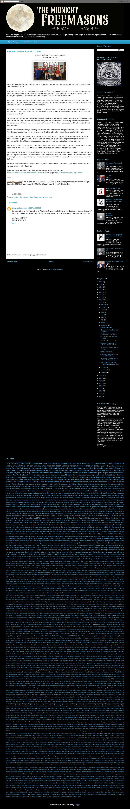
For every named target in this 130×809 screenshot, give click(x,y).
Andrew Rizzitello (78, 611)
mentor (122, 486)
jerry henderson (113, 584)
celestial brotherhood (81, 486)
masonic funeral (59, 545)
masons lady (93, 545)
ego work (8, 690)
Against (38, 611)
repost (101, 513)
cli (84, 679)
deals (89, 685)
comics (40, 681)
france (63, 697)
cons (7, 683)
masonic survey (69, 590)
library (32, 513)
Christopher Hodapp (94, 529)
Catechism (40, 615)
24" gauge (41, 498)
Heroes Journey (76, 626)
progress (83, 525)
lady (113, 719)
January (103, 304)
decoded (107, 685)
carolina (18, 676)
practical (24, 489)
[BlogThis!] (15, 194)
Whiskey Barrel (102, 656)
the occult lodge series (75, 527)
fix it (83, 694)
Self (95, 647)
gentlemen (80, 701)
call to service (41, 674)
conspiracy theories (53, 538)
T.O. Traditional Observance (108, 565)
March (103, 310)
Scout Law (73, 647)
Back (29, 613)
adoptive (114, 658)
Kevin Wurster (63, 633)
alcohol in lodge (94, 568)
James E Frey (10, 484)
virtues (35, 489)
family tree (121, 692)
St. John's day (19, 520)
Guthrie (100, 559)
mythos (85, 547)
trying (7, 606)
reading (72, 507)
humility (122, 710)
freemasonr (62, 699)
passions (80, 513)
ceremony (58, 511)
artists (54, 665)
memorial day (105, 484)
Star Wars (18, 534)
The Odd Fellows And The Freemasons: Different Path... (109, 363)
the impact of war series (13, 604)
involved (89, 715)
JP (95, 509)
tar (96, 602)
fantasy (8, 694)
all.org (75, 660)
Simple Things (13, 649)
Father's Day (75, 559)
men (16, 525)
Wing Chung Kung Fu (117, 534)
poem (78, 525)
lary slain (8, 722)
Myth (67, 475)
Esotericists (106, 529)
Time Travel (121, 651)
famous (102, 577)
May (102, 315)
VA (123, 654)
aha (30, 660)
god (66, 504)
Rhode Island (90, 645)
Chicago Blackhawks (86, 615)
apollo (78, 663)
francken (67, 697)
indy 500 (22, 715)
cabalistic (14, 674)
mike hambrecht (64, 593)
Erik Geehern (81, 509)
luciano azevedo (78, 495)
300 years (80, 608)
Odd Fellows (66, 563)
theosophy (74, 604)
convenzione (57, 683)
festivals (8, 522)
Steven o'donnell (103, 649)
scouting (84, 599)
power (18, 597)
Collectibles (77, 498)
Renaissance (77, 645)
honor (47, 500)
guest (54, 477)
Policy (110, 563)
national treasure (94, 547)
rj (52, 552)
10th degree (24, 608)
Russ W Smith (28, 647)
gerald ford (121, 579)
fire (79, 694)
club (88, 520)
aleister (56, 660)
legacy (84, 586)
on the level (77, 550)
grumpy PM (99, 706)
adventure (8, 660)
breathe (90, 672)
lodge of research (33, 588)
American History (89, 463)
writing (32, 502)
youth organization (62, 509)
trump (122, 604)
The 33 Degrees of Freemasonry (111, 214)
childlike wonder (105, 676)
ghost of (103, 701)
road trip (122, 513)
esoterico (84, 690)
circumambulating (65, 679)
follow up (119, 694)
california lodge (32, 674)
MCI (50, 636)
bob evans (39, 672)
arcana (12, 665)
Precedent (121, 642)
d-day (24, 685)
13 (29, 608)
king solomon (108, 543)
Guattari (78, 624)
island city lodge (71, 543)
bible (122, 498)
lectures (65, 722)
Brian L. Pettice (21, 477)
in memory (107, 713)
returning (8, 527)
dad (30, 685)
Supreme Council (28, 534)
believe (113, 667)
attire (78, 665)
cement (32, 676)
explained (65, 692)
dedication (115, 538)
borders (56, 672)
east (89, 688)
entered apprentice (18, 500)
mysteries (102, 593)
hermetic (116, 541)
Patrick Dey (19, 479)
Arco (117, 611)
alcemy (40, 660)
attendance (43, 511)
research (25, 493)
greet (75, 706)
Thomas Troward (118, 502)
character (9, 500)
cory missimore (45, 574)
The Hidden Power (106, 502)
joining (95, 475)
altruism (110, 568)
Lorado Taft (38, 636)
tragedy (106, 604)
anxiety (62, 536)
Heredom (69, 626)
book (107, 536)
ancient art (9, 663)
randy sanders (45, 479)
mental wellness (49, 593)
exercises (121, 520)
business (70, 491)
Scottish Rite (119, 468)
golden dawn (28, 522)
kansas (58, 719)
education (39, 468)
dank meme (90, 574)
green (63, 706)
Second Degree (89, 647)
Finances (121, 529)
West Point (78, 656)
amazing (116, 568)
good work (36, 581)
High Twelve (85, 626)
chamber (54, 676)
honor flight (46, 710)
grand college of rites (108, 704)
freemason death (22, 699)
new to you (33, 595)
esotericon (91, 690)
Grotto (73, 624)
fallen (35, 541)
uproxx (11, 606)
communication (15, 574)
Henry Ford (85, 498)
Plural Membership (108, 642)
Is (19, 561)
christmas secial (41, 679)
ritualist (45, 599)
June (102, 317)
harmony (20, 708)
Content (51, 617)
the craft (117, 602)
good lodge (65, 704)
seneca (8, 602)
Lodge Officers (10, 636)
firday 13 (75, 694)
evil (120, 690)
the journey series (25, 604)
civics (64, 511)
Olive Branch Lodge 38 (76, 563)
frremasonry (46, 701)
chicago (73, 520)
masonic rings (88, 495)
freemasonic (100, 477)
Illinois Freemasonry (13, 561)
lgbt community (93, 586)
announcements (42, 536)
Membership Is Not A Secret (108, 334)
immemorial (58, 713)
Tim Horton (114, 651)
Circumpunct (9, 559)
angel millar (31, 663)
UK (69, 654)
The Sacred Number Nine (113, 188)
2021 (101, 383)
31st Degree (86, 608)
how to (27, 484)
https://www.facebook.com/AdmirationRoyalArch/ (25, 173)
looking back (49, 588)
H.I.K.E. (91, 624)
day (71, 685)
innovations (35, 715)
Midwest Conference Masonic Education (28, 563)
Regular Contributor (76, 502)
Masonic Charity (79, 561)
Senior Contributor (112, 518)
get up (90, 701)
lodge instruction (11, 588)
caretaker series (45, 572)
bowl (64, 672)
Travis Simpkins (50, 482)
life (50, 500)
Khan (68, 633)
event (27, 197)
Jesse (12, 631)
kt (88, 719)
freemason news (53, 699)
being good (98, 667)
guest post (71, 581)
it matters (121, 715)
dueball (78, 688)
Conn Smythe (31, 617)
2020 (101, 381)
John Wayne (16, 486)
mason (61, 463)
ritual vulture (39, 599)
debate (109, 538)
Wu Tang (44, 568)
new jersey (103, 547)
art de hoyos (31, 665)
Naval (60, 640)
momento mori (73, 593)
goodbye (43, 581)
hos (56, 710)
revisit (25, 599)
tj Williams (97, 604)
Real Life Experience (48, 645)
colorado (8, 681)
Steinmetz (86, 649)
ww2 (81, 554)
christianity (80, 572)
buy (10, 674)
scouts (80, 552)
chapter (73, 676)
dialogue (121, 574)
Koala (72, 633)
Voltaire (61, 534)
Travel (42, 482)
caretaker (37, 572)
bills (93, 670)
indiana (55, 543)
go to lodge (21, 581)
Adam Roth (26, 611)
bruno (107, 672)
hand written (14, 708)
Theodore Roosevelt (113, 493)
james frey (38, 717)
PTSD (98, 532)
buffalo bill (117, 672)
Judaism (8, 633)
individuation (26, 513)
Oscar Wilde (98, 518)
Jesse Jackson (18, 631)
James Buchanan (98, 629)
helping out (98, 708)
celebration (107, 489)
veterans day (70, 554)
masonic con (10, 493)
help (102, 486)
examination (15, 692)
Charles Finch (83, 529)
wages (40, 606)
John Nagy (48, 631)
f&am (92, 692)
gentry (109, 579)
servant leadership (43, 493)
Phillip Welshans (81, 489)
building (58, 520)
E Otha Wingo (90, 620)
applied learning (91, 663)
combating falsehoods (22, 681)
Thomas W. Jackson (86, 651)
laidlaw (60, 586)
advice (44, 484)
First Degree (89, 559)
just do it (52, 719)
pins (120, 595)
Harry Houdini (34, 532)
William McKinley (22, 658)
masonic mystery (83, 545)
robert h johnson (50, 468)
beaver (80, 667)
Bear (37, 613)
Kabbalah (70, 518)
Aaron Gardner (18, 475)
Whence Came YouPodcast (89, 656)
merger (57, 593)
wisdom (73, 466)
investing (100, 584)
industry (47, 584)
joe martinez (9, 586)
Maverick (74, 638)
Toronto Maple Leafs (44, 654)
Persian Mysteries (92, 642)
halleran (8, 708)
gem (75, 701)
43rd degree (105, 608)
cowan (109, 683)
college (122, 679)
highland (8, 710)
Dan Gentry (89, 493)
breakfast (76, 672)
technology (22, 554)
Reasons (56, 645)
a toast (65, 658)
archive (23, 665)
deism (107, 574)
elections (60, 577)
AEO (13, 611)
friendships (71, 579)
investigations (83, 715)
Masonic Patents (39, 638)
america (86, 484)
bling (20, 672)
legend (70, 722)
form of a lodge (37, 697)
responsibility (32, 493)
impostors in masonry (83, 713)
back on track (43, 570)
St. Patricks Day (60, 649)
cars (22, 676)
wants (48, 606)
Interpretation (32, 629)
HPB (97, 624)
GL (97, 559)
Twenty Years (62, 654)
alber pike (35, 660)
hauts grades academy (65, 708)
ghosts (117, 701)
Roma (12, 647)
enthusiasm (59, 690)
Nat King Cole (53, 640)
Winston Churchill (77, 484)
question (66, 597)
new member (15, 550)
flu (111, 694)
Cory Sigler (57, 617)
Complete (21, 617)
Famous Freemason (72, 463)
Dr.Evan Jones (69, 620)
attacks (74, 665)
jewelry (67, 717)
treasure (111, 604)
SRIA (46, 647)
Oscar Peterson (35, 642)
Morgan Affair (45, 563)
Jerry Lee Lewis (34, 561)
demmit (8, 688)
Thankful (41, 651)
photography (114, 595)
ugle (84, 527)
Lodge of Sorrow (70, 561)
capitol (54, 674)
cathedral (26, 676)
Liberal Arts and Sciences (117, 633)
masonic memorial (21, 590)
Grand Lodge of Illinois (36, 477)
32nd (94, 608)
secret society (31, 527)
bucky (111, 672)
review (78, 507)
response (115, 513)
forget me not (10, 697)
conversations (66, 683)
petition (108, 595)
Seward (108, 647)
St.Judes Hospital (71, 649)
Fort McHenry (68, 622)
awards (102, 665)
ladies (110, 719)
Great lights (54, 624)
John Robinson (78, 631)
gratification (57, 581)
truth (30, 509)
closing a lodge (89, 679)
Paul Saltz (69, 642)
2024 (101, 391)
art (47, 484)
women (91, 606)
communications (72, 681)
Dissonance (22, 620)
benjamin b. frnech (25, 670)
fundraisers (15, 522)
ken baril (87, 522)
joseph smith (20, 719)
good (42, 500)
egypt (50, 577)
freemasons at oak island (82, 491)
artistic (50, 665)
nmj (111, 484)
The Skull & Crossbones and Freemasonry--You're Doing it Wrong (114, 201)
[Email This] (13, 194)
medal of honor (119, 590)
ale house (51, 660)
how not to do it (68, 710)
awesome (118, 665)
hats (69, 504)
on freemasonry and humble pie (62, 550)
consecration (19, 683)
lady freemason (119, 719)
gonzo (52, 704)
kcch (61, 719)
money (61, 547)
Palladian (43, 642)
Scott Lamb (61, 647)
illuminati (52, 522)
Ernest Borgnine (30, 518)
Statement (85, 565)
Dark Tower (73, 509)
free (86, 697)
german (85, 701)
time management (82, 604)
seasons (89, 599)
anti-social (65, 663)
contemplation (53, 484)
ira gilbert (70, 522)
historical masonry (28, 543)
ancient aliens (120, 660)
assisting (31, 570)
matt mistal (111, 590)
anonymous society (44, 663)
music (20, 507)
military (29, 491)
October (103, 367)
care (106, 674)
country (85, 538)
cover (104, 683)
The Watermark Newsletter (58, 651)
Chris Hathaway (59, 489)
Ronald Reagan (119, 532)
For (95, 559)
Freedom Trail (52, 502)
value (63, 554)
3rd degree (115, 527)
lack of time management (100, 719)
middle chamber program (33, 547)
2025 (101, 393)
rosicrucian (15, 527)
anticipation (72, 663)
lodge (79, 473)
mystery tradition (110, 593)
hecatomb (76, 708)
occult (116, 479)
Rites (95, 645)
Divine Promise (37, 620)
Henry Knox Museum (60, 626)
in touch (113, 713)
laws (14, 722)
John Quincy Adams (58, 631)
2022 (101, 386)
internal (73, 584)
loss (54, 588)
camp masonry (11, 538)
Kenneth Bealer (48, 633)
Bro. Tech (22, 518)
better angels (52, 670)
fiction (62, 504)
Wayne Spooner (70, 656)
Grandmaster (39, 624)
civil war (86, 572)
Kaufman (40, 633)
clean (122, 572)
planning (86, 513)
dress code (31, 577)
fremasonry (117, 699)
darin (49, 685)
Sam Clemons (27, 565)
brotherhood (48, 473)
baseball (45, 667)
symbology (14, 554)
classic (119, 572)
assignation (68, 665)
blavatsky (121, 670)
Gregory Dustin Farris (64, 624)
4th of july (48, 498)
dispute (49, 688)
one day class (58, 525)
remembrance (19, 599)
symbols (94, 507)
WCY (84, 479)
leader (27, 722)
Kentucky (55, 633)
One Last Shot (69, 479)
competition (88, 681)
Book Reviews (28, 475)
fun (93, 541)
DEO (72, 617)
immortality (66, 713)
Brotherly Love (100, 470)
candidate (49, 674)
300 (110, 527)
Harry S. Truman (111, 470)
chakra (43, 676)
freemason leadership (32, 479)
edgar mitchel (110, 688)
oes (49, 550)
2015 (101, 297)
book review (114, 536)
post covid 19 (94, 513)
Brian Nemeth (103, 613)
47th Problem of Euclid (116, 608)
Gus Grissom (84, 624)
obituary (39, 595)
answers (25, 570)
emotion (71, 577)
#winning (90, 554)
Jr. (123, 631)
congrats (121, 681)
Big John (41, 613)
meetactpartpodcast (111, 545)
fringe (76, 579)
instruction (68, 584)
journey (58, 495)
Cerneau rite (51, 615)
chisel (75, 572)
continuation (42, 683)
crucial (12, 685)
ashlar (22, 504)
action (109, 658)
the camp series (32, 554)
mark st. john (79, 588)
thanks (112, 602)
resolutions (108, 513)
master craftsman (103, 590)
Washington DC (60, 656)
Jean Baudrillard (25, 561)
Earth (103, 620)
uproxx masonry (18, 606)
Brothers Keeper (116, 613)
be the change (58, 667)
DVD (74, 617)
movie (86, 593)
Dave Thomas (103, 617)
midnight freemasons (106, 479)
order (89, 550)
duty (58, 504)
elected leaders (16, 690)
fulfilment (52, 701)
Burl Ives (75, 529)
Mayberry (79, 638)
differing (35, 688)
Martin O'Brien (86, 532)
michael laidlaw (19, 547)
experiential (51, 692)
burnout (22, 572)
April (102, 312)
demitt (111, 574)
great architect (33, 706)
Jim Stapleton (19, 484)
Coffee (114, 615)
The (118, 565)
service (51, 491)
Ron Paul (12, 565)
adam (67, 568)
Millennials (90, 518)
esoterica (85, 511)
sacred (64, 552)
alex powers (20, 536)
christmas (9, 495)
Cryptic (68, 617)
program (109, 550)
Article (28, 468)
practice (97, 550)
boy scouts (99, 489)
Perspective (92, 563)
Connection (38, 617)
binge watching (106, 670)
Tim (109, 651)
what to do (70, 606)
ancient (118, 498)
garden (65, 701)
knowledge (65, 495)
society (16, 602)
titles (92, 604)
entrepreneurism (68, 690)
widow (79, 606)
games (101, 579)
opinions (84, 550)
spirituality (44, 602)
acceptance (57, 568)
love (70, 495)
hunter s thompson (15, 713)
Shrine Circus (10, 534)
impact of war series (46, 543)
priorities (31, 597)
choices (118, 676)
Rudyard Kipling (18, 647)
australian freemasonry (80, 536)
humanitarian (116, 710)
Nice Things (75, 640)
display (44, 688)
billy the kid (97, 670)
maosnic (43, 545)
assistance (68, 536)
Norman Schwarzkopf (55, 563)
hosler (122, 491)
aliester (71, 660)
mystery (121, 495)
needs (7, 595)
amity (114, 660)
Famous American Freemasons (17, 470)
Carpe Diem (93, 556)
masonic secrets (50, 590)
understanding (14, 502)
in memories (99, 713)
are (27, 665)
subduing (39, 527)
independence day (11, 715)
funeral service (87, 579)
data (52, 685)
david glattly (66, 685)
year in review (116, 606)
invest (64, 522)
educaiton (45, 577)
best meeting (35, 670)
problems (9, 498)
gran (96, 704)
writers (77, 554)
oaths (46, 525)
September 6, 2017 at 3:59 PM (30, 208)
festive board (54, 541)
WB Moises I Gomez (27, 656)
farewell (29, 694)
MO (85, 518)
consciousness (95, 520)
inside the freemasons (46, 715)
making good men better (31, 545)
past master (36, 491)
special (110, 552)
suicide (82, 602)
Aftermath (33, 611)
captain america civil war (73, 674)
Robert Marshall (102, 645)
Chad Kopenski (59, 615)
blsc (31, 672)
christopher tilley (51, 679)
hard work (109, 581)
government (91, 704)
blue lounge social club (92, 570)
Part (87, 563)
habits (120, 706)
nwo (34, 525)
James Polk (106, 629)
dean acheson (95, 685)
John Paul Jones (51, 561)
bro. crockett (102, 672)
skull (90, 552)
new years (29, 525)
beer (48, 520)
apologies (83, 663)
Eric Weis (21, 622)
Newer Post (12, 261)
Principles (115, 563)
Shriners (49, 477)
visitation (35, 606)
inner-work (53, 584)
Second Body (80, 647)
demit (122, 685)
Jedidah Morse (115, 629)
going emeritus (45, 704)
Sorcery (44, 649)
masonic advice (61, 500)
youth (85, 554)
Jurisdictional (26, 633)
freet (111, 699)
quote (74, 597)
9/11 (121, 554)
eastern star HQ (95, 688)
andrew (14, 663)
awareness (108, 665)
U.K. (67, 654)
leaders (31, 722)
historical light (16, 543)
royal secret (57, 552)
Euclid (40, 622)
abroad (76, 658)
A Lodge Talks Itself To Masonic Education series (28, 529)
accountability (98, 658)
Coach (109, 615)
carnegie (12, 676)
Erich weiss (28, 622)
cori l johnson (82, 683)
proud (122, 550)
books (53, 520)
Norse (87, 640)
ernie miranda (77, 690)
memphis (33, 593)
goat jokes (37, 704)
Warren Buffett (51, 656)
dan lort (34, 685)
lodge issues (49, 513)
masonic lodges (10, 590)
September (104, 325)
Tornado (35, 654)
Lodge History (51, 475)
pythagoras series (11, 552)
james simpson (55, 717)
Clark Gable (16, 559)
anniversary (32, 536)
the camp (64, 527)
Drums (75, 620)
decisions (102, 574)
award (98, 665)
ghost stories (111, 701)
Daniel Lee (79, 617)
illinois (61, 484)
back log (13, 667)
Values (122, 493)
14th (31, 608)
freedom (38, 579)
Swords (8, 651)
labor (91, 719)
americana (34, 511)
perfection (92, 595)
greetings (80, 706)
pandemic (55, 595)
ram (43, 197)
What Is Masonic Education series (76, 534)
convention (30, 574)
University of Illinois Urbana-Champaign (101, 654)
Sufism (122, 649)
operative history (69, 525)
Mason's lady (115, 636)
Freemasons (82, 475)
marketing (50, 545)
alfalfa (61, 660)
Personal (100, 642)
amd (26, 536)
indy (18, 715)
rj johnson (51, 599)
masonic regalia (31, 590)
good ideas (29, 581)
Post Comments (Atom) (54, 269)
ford (123, 694)
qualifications (59, 597)
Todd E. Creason (13, 466)
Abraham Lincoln (79, 493)
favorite (49, 694)
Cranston (63, 617)
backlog (26, 667)
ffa (55, 694)
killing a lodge (77, 719)
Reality (120, 563)
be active (51, 667)
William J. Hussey (104, 534)
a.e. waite (70, 658)
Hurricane (8, 629)
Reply (14, 223)
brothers (121, 536)
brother (122, 570)
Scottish (67, 647)
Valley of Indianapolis (12, 656)
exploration (71, 692)
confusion (116, 681)
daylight (96, 574)
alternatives (96, 660)
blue (75, 570)
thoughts (53, 493)
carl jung (52, 572)
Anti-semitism (96, 611)
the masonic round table (47, 604)
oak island (40, 525)
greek (41, 522)
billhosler (88, 670)
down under (23, 577)
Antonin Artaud (36, 556)
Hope (48, 518)
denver (17, 688)
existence (37, 692)
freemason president (47, 579)
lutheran (116, 543)
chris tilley (14, 679)
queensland (22, 552)
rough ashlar (58, 599)
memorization (26, 593)
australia (64, 491)
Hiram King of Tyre (103, 626)
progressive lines (92, 525)
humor (7, 713)
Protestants (16, 645)
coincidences (102, 679)
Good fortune (116, 622)
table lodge (91, 602)
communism (81, 681)
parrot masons (62, 595)
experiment (58, 692)
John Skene (87, 631)
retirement (44, 552)
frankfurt (72, 697)
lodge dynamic (40, 513)
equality (84, 577)
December (104, 372)
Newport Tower (66, 640)
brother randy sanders (106, 468)
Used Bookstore (117, 654)
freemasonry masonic (60, 579)
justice (30, 586)
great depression (43, 706)
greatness (36, 522)
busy (7, 674)
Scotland (42, 565)
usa (57, 493)
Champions (106, 556)
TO (11, 651)
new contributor (94, 500)
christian (27, 504)
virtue (30, 606)
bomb (45, 672)
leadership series (39, 722)
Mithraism (121, 638)
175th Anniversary (38, 608)
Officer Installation (107, 640)
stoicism (76, 602)
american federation (106, 660)
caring (118, 674)
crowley (71, 574)
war (60, 493)
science (75, 552)
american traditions (17, 570)
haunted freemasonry (41, 708)
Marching (108, 636)
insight (58, 584)
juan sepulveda (39, 719)
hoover (16, 584)
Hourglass (113, 626)
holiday (46, 522)
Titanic (7, 654)
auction (94, 665)
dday (74, 685)
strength (66, 516)
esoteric (90, 475)
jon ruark (81, 522)
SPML (43, 647)
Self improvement (34, 486)
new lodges (112, 547)
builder (122, 672)
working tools (51, 509)
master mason (59, 513)
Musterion (28, 640)
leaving (60, 722)
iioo (34, 713)
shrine (12, 602)
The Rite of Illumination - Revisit (109, 341)
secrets (29, 489)
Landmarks (91, 633)
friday (16, 701)
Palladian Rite (50, 642)
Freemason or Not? (76, 470)
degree (92, 484)
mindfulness (69, 513)
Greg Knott (33, 197)
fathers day (43, 694)
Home (50, 261)
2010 (101, 284)
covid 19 (103, 520)
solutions (21, 602)
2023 (101, 388)
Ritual (119, 470)
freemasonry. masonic (103, 699)
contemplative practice (28, 495)
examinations (23, 692)
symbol (8, 554)
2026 (101, 396)
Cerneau (45, 615)
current (21, 685)
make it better (17, 545)
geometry (114, 579)
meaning (101, 545)
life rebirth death (111, 586)
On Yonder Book (18, 642)
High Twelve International (48, 532)
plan (93, 550)
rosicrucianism (22, 516)
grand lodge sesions (18, 706)
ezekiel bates (86, 692)
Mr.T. (23, 640)
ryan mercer (65, 599)
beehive (64, 570)
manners (69, 588)
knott (50, 586)
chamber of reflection (63, 676)
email (28, 690)
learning (116, 486)
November (104, 370)
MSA (70, 636)
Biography (47, 613)
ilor (50, 713)
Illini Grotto (15, 629)
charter (22, 197)
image (53, 713)
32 (91, 608)
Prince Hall (24, 486)
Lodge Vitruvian (19, 636)
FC (71, 559)
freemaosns (106, 697)
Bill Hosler (101, 466)
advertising (15, 660)
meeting (86, 500)
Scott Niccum (114, 509)
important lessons (31, 584)
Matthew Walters (119, 561)
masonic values (99, 495)
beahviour (71, 667)
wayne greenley (24, 502)
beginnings (85, 667)
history (107, 466)
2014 (101, 294)
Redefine (62, 645)
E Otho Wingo (98, 620)
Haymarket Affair (16, 626)
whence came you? (88, 516)
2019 (101, 378)
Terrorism (21, 651)
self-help (121, 599)
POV (85, 563)
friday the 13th (23, 701)
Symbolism (38, 475)
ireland (94, 715)
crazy (118, 683)
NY (48, 640)
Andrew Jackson (17, 556)
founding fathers (56, 697)
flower (108, 694)
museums (96, 593)
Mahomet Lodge (91, 636)
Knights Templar (78, 518)
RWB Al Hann (37, 645)
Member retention (11, 563)
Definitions (116, 617)
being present (107, 667)
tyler (51, 554)
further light (95, 579)
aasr (70, 475)
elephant (23, 690)
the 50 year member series (110, 473)
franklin (78, 697)
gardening (70, 701)
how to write (76, 710)
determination (23, 688)
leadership (60, 468)
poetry (63, 507)
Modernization (10, 640)
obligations (45, 507)
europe (100, 690)
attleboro (82, 665)
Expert (53, 622)
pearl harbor (77, 595)
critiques (66, 574)
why (75, 606)
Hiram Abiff (90, 509)
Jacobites (78, 629)
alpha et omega (88, 660)
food (61, 541)
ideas (36, 543)
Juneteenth (18, 633)
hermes (104, 708)
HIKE (94, 624)
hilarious (121, 581)
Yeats (61, 658)
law (12, 722)
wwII (110, 606)
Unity (57, 534)
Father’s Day (114, 529)
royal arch (48, 197)
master (95, 590)
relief (31, 552)
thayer (58, 527)
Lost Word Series (72, 532)
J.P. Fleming (51, 629)
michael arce (86, 473)
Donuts (44, 620)
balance (31, 667)
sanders (72, 599)
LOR (57, 561)
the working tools (44, 554)
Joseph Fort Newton (108, 631)
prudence (45, 597)
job (87, 543)
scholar (69, 552)
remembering (120, 525)
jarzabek (106, 584)
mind (50, 547)
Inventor (39, 629)
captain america (61, 674)
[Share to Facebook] (19, 194)
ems (45, 690)
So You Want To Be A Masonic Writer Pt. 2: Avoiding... (109, 359)
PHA (104, 518)
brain (67, 672)
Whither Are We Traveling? (114, 656)
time (21, 509)
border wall (50, 672)
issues (75, 522)
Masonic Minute (99, 561)
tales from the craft (71, 477)
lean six (56, 722)
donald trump (68, 688)
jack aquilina (13, 717)
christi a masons (30, 679)
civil (72, 679)
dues (54, 504)
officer (44, 595)
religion (108, 500)
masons (14, 507)
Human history (120, 626)
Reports (83, 645)
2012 (101, 289)
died (31, 688)
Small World (20, 649)
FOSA (57, 622)
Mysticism (34, 640)
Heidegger (50, 626)
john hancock (118, 717)
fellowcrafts (46, 541)
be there (65, 667)
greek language (52, 706)
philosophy (18, 493)
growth (110, 541)
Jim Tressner (27, 631)
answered (58, 663)
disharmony (16, 577)
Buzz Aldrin (81, 556)
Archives (113, 611)
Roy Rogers (19, 565)
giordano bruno (10, 704)
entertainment (78, 577)
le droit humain (20, 722)
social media (102, 482)
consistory (26, 683)
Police (116, 642)
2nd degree (102, 554)
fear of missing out (115, 577)
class (114, 572)
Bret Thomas (87, 613)
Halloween (42, 518)
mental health (40, 593)
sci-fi (76, 599)
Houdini (109, 559)
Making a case (100, 636)
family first (115, 692)
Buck (12, 615)
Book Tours (111, 482)
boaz (34, 672)
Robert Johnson (62, 466)
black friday (102, 536)
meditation (107, 495)
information (28, 715)
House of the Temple (118, 559)
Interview (54, 518)
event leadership (114, 690)
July (102, 320)
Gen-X (99, 622)
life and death (102, 586)
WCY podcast (10, 477)
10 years (17, 608)
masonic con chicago (106, 588)
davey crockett (58, 685)
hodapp (28, 710)
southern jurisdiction (117, 500)
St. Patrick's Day (51, 649)
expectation (44, 692)
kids (71, 719)
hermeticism (110, 708)
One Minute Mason (70, 473)
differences (9, 577)
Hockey (104, 559)
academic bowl (83, 658)
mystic (72, 547)
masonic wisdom (82, 482)
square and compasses (54, 602)
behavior (92, 667)
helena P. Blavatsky (84, 708)
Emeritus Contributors (30, 42)
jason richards (108, 486)
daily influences (41, 495)
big (85, 670)
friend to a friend (32, 701)
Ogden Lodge (94, 498)
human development (98, 710)
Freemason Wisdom (106, 463)
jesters (62, 717)
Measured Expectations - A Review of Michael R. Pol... (109, 344)
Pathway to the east (60, 642)
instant (62, 584)
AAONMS (8, 611)
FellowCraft (82, 559)
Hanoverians (103, 624)
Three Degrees (103, 651)
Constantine (45, 617)
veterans (35, 509)
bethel (41, 670)
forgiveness (28, 697)
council (94, 683)
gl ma (17, 704)
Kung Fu (76, 633)
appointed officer (112, 663)
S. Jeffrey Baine (36, 647)
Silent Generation (51, 565)
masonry (37, 466)
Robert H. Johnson (117, 475)
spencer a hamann (57, 516)
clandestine (92, 572)
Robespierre (111, 645)
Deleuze (122, 617)
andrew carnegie (22, 663)
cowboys (113, 683)
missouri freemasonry (13, 489)
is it (117, 715)
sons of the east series (42, 516)
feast (122, 577)
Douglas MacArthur (59, 559)
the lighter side (35, 604)
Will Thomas (93, 534)
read (27, 552)
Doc (46, 502)
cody (96, 679)
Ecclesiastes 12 (110, 620)
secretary (105, 599)
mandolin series (92, 479)
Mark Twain (17, 482)
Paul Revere (105, 532)
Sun (99, 565)
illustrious (45, 713)
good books (58, 704)
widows (84, 606)
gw (117, 706)
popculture (9, 597)
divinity (53, 688)
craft (105, 538)
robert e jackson (118, 484)
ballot (36, 667)
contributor (70, 538)
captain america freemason (89, 674)
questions (101, 525)
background (20, 667)
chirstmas (113, 676)
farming (37, 694)
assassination (60, 665)
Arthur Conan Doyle (47, 556)
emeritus (65, 577)
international (79, 584)
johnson (91, 543)
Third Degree (13, 511)
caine (25, 674)
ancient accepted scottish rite (63, 486)
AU (46, 529)
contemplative (35, 504)
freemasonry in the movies (89, 699)
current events (78, 574)
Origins (29, 642)
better (68, 570)
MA (80, 532)
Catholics (100, 556)
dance (85, 574)
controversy (79, 538)
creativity (60, 574)
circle (57, 679)
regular (112, 525)
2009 (101, 282)
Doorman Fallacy (51, 620)
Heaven (40, 626)
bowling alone (106, 570)
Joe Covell (34, 631)
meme (115, 522)
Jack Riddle (65, 629)
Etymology (35, 622)
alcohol (45, 660)
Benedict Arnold (58, 556)
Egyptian (10, 622)
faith (107, 511)
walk (44, 606)
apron (45, 520)
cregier (122, 683)
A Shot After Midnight (45, 489)
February (104, 307)
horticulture (22, 584)
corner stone (37, 574)
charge (78, 676)
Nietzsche (82, 640)
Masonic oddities (109, 561)
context (63, 538)
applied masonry (102, 663)
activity (63, 568)
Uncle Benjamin (84, 654)
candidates (51, 511)
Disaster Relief (15, 620)
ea (107, 520)
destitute (116, 574)
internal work (63, 715)
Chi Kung (76, 615)
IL (6, 561)
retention (37, 552)
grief (84, 706)
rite (34, 599)
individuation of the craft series (91, 504)
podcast (102, 500)
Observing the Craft (96, 640)
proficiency (38, 597)
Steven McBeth (94, 649)
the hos (122, 602)
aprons (8, 665)
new (39, 197)
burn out (17, 572)
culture (16, 685)
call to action (65, 520)
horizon (52, 710)
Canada (87, 556)
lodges (53, 500)
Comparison (14, 617)
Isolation (44, 629)
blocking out (26, 672)
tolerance (73, 516)
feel (53, 694)
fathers (107, 577)
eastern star (38, 577)
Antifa (103, 611)
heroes (122, 541)
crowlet (8, 685)
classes (75, 679)
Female (61, 622)
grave (26, 706)
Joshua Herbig (118, 631)
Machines (83, 636)
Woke (28, 658)
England (16, 622)
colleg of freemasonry (113, 679)
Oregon (93, 532)
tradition (31, 498)
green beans (69, 706)
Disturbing (30, 620)
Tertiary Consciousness (32, 651)
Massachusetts (66, 638)
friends (82, 541)
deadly (85, 685)
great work (65, 581)
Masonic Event (88, 470)
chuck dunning (81, 520)
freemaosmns (98, 697)
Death (107, 475)
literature (121, 586)
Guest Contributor (39, 463)
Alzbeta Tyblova (57, 611)
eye (81, 692)
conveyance (73, 683)
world (96, 606)
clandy (111, 572)
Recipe (111, 532)
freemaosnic (75, 541)
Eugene (45, 622)
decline (102, 685)
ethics (96, 690)
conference (77, 511)
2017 (101, 302)
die (28, 688)
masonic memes (70, 545)
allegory (80, 660)
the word (67, 604)
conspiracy (120, 489)
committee (37, 538)
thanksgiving (102, 507)
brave (71, 672)
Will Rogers (22, 511)
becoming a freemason (54, 570)
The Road (47, 651)
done (74, 688)
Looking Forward (30, 636)
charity (75, 475)
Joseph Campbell (96, 631)
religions (110, 597)
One (25, 642)
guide (77, 581)
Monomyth (18, 640)
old (59, 507)
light (117, 586)
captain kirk (101, 674)
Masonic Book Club (18, 638)
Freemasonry (13, 463)
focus (113, 694)
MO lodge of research (62, 636)
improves (93, 713)
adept (71, 568)
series (24, 498)
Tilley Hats (51, 534)
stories (122, 552)
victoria (26, 606)
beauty (90, 536)
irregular (102, 715)
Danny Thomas (94, 617)
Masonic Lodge (89, 561)
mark (73, 588)
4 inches (98, 608)
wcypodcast (42, 509)
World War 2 (51, 658)
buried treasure (10, 572)
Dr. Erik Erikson (60, 620)
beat (76, 667)
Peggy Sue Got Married (79, 642)
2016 (101, 300)
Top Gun (29, 654)
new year (22, 525)
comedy (69, 511)
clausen (80, 679)
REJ (32, 645)
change (114, 489)
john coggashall (108, 717)
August (103, 322)
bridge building (115, 570)
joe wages (100, 717)
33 (110, 475)
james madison (45, 717)
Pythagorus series (25, 645)
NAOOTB (41, 640)
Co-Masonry (103, 615)
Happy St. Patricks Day (113, 624)
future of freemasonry (32, 500)
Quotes (80, 466)
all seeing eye (103, 568)
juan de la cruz (17, 586)
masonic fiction (107, 522)
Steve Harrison (26, 466)
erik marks (40, 473)
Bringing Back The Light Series (63, 498)
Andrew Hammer (68, 611)
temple (104, 602)
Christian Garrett (120, 556)
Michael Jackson (104, 638)
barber (40, 667)
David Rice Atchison (48, 559)
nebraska (121, 593)
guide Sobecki (83, 581)
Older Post (87, 261)
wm (88, 606)
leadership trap (48, 722)
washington (53, 606)
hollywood (34, 710)
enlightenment (51, 690)
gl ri (20, 704)
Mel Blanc (85, 638)
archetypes (17, 665)
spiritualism (37, 602)
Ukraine (78, 654)
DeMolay (96, 493)
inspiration (106, 504)
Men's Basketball (94, 638)
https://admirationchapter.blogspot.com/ (68, 173)
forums (48, 697)
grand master (50, 581)
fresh (13, 701)
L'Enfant (82, 633)
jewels (71, 717)
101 (94, 554)
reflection (9, 482)
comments (46, 681)
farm (33, 694)
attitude (37, 570)
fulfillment (88, 541)
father (111, 511)
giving (21, 522)
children (30, 538)
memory (12, 525)
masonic (26, 463)
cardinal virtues (29, 572)
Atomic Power (24, 613)
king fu (86, 719)
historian (23, 710)
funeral (81, 579)
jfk (74, 717)
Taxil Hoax (16, 651)
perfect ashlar (85, 595)
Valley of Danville (47, 486)
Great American (48, 466)
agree (20, 660)
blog (71, 570)
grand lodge (60, 475)
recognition (91, 597)
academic (50, 568)
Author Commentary (117, 466)
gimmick (121, 701)
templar (99, 602)
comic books (34, 681)
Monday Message (63, 502)
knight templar (44, 586)
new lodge (19, 595)
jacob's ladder (30, 717)
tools (102, 604)
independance (120, 713)
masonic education (61, 470)
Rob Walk (103, 493)
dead (81, 685)
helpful (92, 708)
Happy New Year (11, 532)
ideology (29, 713)
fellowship (96, 486)
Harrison (8, 486)
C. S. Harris (18, 615)
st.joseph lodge (69, 602)
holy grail (40, 710)
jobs (123, 584)
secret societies (97, 599)
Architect (107, 611)
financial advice (61, 694)
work (36, 498)
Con (25, 617)
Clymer (98, 615)
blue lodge (91, 489)
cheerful (97, 676)
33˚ (110, 516)
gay (96, 541)
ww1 (107, 606)
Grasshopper (47, 624)
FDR (37, 518)
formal (44, 697)
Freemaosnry (120, 482)
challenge (48, 676)
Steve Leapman (93, 565)
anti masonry (14, 504)
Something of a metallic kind (33, 649)
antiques (56, 536)
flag (87, 694)
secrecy (86, 552)
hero (117, 581)
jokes (14, 719)
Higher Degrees (93, 626)
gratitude (15, 513)
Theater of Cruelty (19, 568)
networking (13, 595)
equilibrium (90, 577)
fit (80, 694)
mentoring (115, 495)
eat (101, 688)
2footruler (65, 608)
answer (53, 663)
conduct (44, 538)
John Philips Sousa (102, 509)
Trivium (52, 654)
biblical (70, 670)
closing (8, 574)
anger (36, 663)
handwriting (91, 581)
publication (51, 597)
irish (98, 715)
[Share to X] (17, 194)
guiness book (112, 706)
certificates (37, 676)
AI (123, 554)
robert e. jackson (11, 516)
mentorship (9, 547)
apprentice (121, 663)
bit (111, 670)
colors (13, 681)
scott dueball (93, 482)
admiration (15, 197)
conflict (110, 681)
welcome (102, 527)
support (45, 527)
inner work (62, 543)
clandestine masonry (102, 572)
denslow (12, 541)
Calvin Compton (31, 615)
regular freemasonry (101, 597)
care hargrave (112, 674)
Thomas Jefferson (41, 534)
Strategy (111, 649)
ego (31, 541)
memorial (19, 593)
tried (119, 604)
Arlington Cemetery (54, 529)
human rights (108, 710)
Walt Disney (37, 568)
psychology (45, 491)
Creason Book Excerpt (26, 559)
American (8, 556)
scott (79, 599)
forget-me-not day (19, 697)
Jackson (72, 629)
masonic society (60, 590)
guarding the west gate (112, 491)
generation (101, 541)
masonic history (35, 484)
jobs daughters (115, 504)
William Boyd (13, 658)
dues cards (84, 688)
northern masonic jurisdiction (31, 507)
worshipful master (102, 516)
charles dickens (90, 676)
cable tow (20, 674)
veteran (78, 516)
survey (86, 602)
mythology (78, 547)
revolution (30, 599)
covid (90, 538)
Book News (68, 468)
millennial (45, 547)
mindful (55, 547)
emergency (33, 690)
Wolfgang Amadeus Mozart (39, 658)
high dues (121, 708)
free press (91, 697)
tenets (108, 602)
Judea (13, 633)
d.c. (28, 685)
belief (95, 536)
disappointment (20, 541)
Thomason (95, 651)
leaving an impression (74, 586)
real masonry (83, 597)
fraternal (82, 697)
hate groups (31, 708)
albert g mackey (78, 568)
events (115, 520)
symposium (52, 527)
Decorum (110, 617)
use (97, 527)
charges (82, 676)
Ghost (103, 622)
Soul (12, 520)
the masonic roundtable (114, 507)
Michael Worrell (113, 638)
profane (103, 550)
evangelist (106, 690)
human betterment (86, 710)
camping (19, 538)
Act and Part (18, 611)
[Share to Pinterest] (21, 194)
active (29, 511)
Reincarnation (69, 645)
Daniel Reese (86, 617)
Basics (33, 613)
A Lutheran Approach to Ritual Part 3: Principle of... (109, 355)
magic (64, 588)
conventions (49, 683)
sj (27, 498)
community (16, 495)
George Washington (35, 470)
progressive (116, 550)
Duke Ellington (81, 620)
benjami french (15, 670)
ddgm (78, 685)
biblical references (77, 670)
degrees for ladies (115, 685)
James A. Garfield (86, 629)
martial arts (86, 588)
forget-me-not (18, 579)
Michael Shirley (90, 466)
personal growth (101, 595)
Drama (68, 559)
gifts (106, 541)
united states (91, 527)
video (70, 484)
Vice (20, 656)
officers (50, 525)
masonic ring (40, 590)
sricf (63, 602)
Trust (56, 654)
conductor (104, 681)
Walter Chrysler (38, 656)
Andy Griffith (88, 611)
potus (14, 597)
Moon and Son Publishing (30, 482)
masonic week (79, 590)
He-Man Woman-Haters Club (29, 626)
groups (93, 706)
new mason (26, 595)
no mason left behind (27, 550)
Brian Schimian (73, 556)
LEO (86, 633)
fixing (48, 495)
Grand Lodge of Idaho (18, 624)
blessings (16, 672)
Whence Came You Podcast (16, 468)
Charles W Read (69, 615)
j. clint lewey (81, 543)
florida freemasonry (100, 694)
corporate (89, 683)
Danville (39, 559)
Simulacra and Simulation (63, 565)
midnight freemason (19, 491)
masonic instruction (118, 588)
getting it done (96, 701)
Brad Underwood (69, 613)
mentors (121, 545)
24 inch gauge (39, 502)
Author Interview (66, 529)
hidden (116, 708)
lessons (101, 475)
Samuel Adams (52, 647)
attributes (88, 665)
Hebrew (44, 626)
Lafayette (62, 561)
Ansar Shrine (14, 518)
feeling (8, 579)
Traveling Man (29, 568)
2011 (101, 287)
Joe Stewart (41, 631)
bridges (95, 672)
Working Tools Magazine (107, 498)
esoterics (97, 577)
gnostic (27, 704)
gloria (23, 704)
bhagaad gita (60, 670)
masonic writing (88, 590)
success (60, 477)
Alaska (43, 611)
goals (32, 704)
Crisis (35, 559)
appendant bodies (69, 482)
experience (101, 511)
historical (9, 543)
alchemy (86, 568)
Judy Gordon (31, 473)
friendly (40, 701)
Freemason (52, 463)
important (58, 522)
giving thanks (9, 581)
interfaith (56, 715)
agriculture (26, 660)
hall (123, 706)
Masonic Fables (29, 638)
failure (96, 692)
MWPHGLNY (75, 636)
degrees (97, 484)
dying (27, 541)
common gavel (62, 681)
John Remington (69, 631)
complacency (97, 681)
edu (115, 688)
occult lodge (53, 507)
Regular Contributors (14, 42)
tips (89, 604)
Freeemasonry (76, 622)
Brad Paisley (59, 613)
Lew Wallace (105, 633)
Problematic (9, 645)
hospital (60, 710)
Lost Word (45, 636)
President (78, 479)
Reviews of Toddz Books (91, 502)
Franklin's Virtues (57, 479)
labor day (54, 586)
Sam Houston (36, 565)
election (54, 577)
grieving (88, 706)
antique (50, 536)
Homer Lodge (61, 532)
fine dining (69, 694)
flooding (90, 694)
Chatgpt (112, 556)
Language (98, 633)
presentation (24, 597)
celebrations (59, 572)
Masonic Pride (48, 638)
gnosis (16, 581)
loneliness (42, 588)
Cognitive (118, 615)
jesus (119, 584)
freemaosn (66, 541)
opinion (121, 479)
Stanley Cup (79, 649)
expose (77, 692)
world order (101, 606)
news (75, 513)
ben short (119, 667)
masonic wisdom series (75, 500)
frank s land (32, 579)
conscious (12, 683)
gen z (105, 579)
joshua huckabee (30, 719)
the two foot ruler (60, 604)
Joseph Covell (61, 518)
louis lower (59, 588)
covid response (98, 538)
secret (65, 484)
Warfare (45, 656)
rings (49, 552)
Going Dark (109, 622)
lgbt (87, 586)
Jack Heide (58, 629)
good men (72, 704)
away (113, 665)
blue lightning (80, 570)
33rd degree (110, 554)
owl (50, 595)
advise (8, 504)
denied (12, 688)
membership (58, 473)
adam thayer (78, 468)
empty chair (40, 690)
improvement (75, 504)
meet (14, 593)
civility (91, 486)
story (7, 502)
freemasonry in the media (73, 699)
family (39, 541)
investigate (75, 715)
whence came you (68, 493)
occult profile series (41, 550)
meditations (9, 593)
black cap (116, 670)
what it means (62, 606)
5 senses (117, 554)
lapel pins (65, 586)
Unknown (15, 208)
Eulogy (49, 622)
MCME (53, 636)
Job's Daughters (70, 489)
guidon (105, 706)
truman (26, 509)
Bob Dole (53, 613)
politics (67, 507)
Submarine (117, 649)
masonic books (94, 588)
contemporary (34, 683)
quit (71, 597)
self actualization (114, 599)
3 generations (72, 608)
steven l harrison (85, 507)
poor (123, 595)
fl (84, 694)
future (101, 491)
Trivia (96, 468)
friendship (95, 491)
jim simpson (78, 717)
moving (91, 593)
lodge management (21, 588)
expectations (92, 511)
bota (100, 570)
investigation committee (90, 584)
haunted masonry (53, 708)
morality (66, 547)
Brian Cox (66, 556)
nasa (117, 593)
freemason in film (43, 699)
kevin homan (36, 586)
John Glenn (42, 561)
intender (53, 495)
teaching (57, 491)
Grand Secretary (30, 624)
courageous (54, 574)
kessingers (66, 719)
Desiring (8, 620)
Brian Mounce (95, 613)
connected (23, 574)
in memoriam (40, 584)
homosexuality (10, 584)
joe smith (94, 717)
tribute (116, 604)
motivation (81, 593)
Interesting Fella (23, 629)
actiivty (105, 658)
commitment (53, 681)
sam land (23, 527)
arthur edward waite (42, 665)
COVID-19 (24, 615)
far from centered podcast (18, 694)
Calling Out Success (106, 351)
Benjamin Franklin (20, 473)
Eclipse (117, 620)
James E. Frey (88, 468)
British (109, 613)
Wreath (57, 658)
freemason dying (33, 699)
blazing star (9, 672)
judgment (25, 586)
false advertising (106, 692)
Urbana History (30, 520)
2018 (101, 375)
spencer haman (29, 602)
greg (19, 513)
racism (107, 525)
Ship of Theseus (115, 647)
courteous (100, 683)
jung (45, 719)
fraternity (9, 491)
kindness (100, 543)
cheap (71, 572)
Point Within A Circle (102, 563)
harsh (25, 708)
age (14, 536)
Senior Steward (101, 647)
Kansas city (34, 633)
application (38, 520)
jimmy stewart (87, 717)
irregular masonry (110, 715)
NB (46, 640)
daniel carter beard (42, 685)
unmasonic (57, 554)
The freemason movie (73, 651)
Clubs (93, 615)
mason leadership (96, 522)
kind (82, 719)
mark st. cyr (95, 473)
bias (66, 670)
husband (24, 713)
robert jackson (17, 498)
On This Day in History (87, 477)
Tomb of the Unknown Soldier (18, 654)
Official (116, 640)
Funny (34, 468)
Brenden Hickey (78, 613)
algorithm (66, 660)
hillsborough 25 (15, 710)
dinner (40, 688)
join (95, 543)
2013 (101, 292)
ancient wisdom (48, 470)
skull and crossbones (100, 552)
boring (61, 672)
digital (50, 504)
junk (48, 719)
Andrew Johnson (27, 556)
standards (116, 552)
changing (66, 572)
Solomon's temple (76, 565)
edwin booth (120, 688)
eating (104, 688)
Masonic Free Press (106, 327)
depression (44, 504)
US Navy (73, 654)
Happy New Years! (23, 532)
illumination (39, 713)
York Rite (59, 482)
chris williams (21, 679)
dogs (62, 688)
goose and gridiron (82, 704)
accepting (91, 658)
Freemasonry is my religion (89, 622)
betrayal (45, 670)
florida (12, 579)
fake (99, 692)
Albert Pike (49, 611)
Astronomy (16, 613)
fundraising (59, 701)
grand (100, 704)
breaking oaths (83, 672)
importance (73, 713)
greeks (60, 706)
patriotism (70, 595)
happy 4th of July (100, 581)
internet (69, 715)
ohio (47, 595)
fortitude (25, 579)
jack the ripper (21, 717)
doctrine (58, 688)
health (114, 581)
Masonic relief (57, 638)
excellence (31, 692)
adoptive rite (120, 658)
